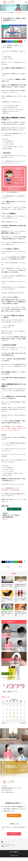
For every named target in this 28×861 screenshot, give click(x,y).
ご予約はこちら (14, 833)
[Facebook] (12, 852)
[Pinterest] (14, 852)
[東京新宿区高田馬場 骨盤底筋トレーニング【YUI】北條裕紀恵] (8, 2)
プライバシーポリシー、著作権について (7, 845)
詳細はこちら (5, 518)
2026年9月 (23, 723)
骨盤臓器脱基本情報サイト (14, 815)
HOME (2, 841)
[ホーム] (1, 12)
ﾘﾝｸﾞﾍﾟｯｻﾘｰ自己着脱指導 (7, 659)
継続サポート (5, 673)
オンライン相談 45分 (7, 631)
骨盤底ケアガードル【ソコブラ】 (9, 687)
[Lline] (16, 41)
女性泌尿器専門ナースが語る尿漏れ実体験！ (10, 490)
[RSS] (17, 852)
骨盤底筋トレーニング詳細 (14, 509)
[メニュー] (25, 2)
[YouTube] (15, 852)
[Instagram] (10, 852)
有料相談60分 (5, 645)
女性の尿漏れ (5, 25)
